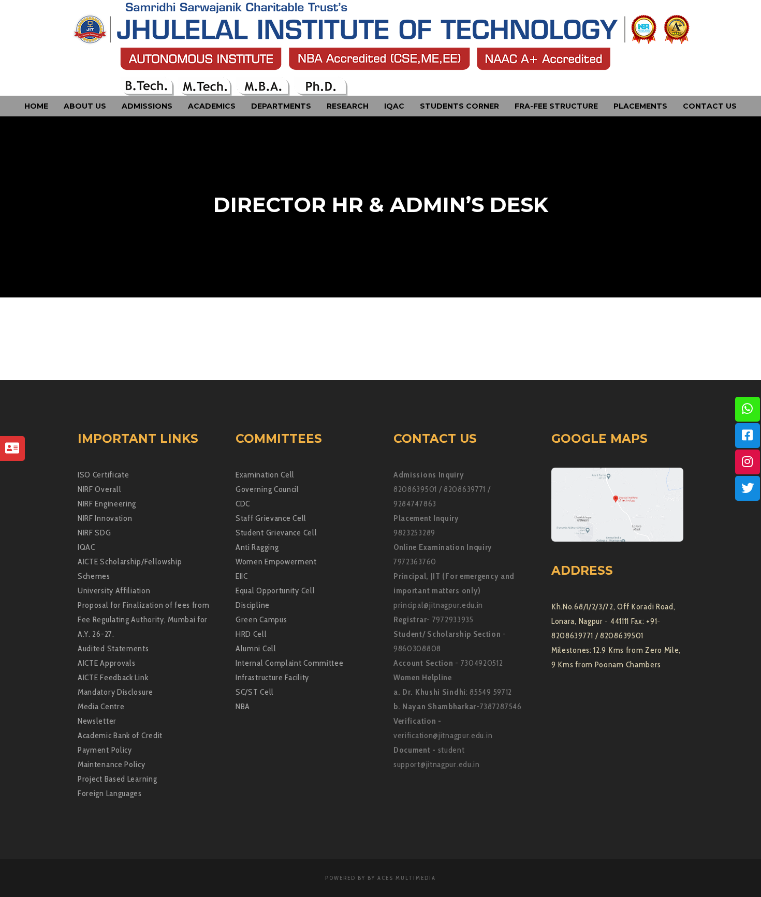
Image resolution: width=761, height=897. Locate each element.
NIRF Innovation (105, 518)
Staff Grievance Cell (271, 518)
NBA (243, 706)
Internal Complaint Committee (290, 663)
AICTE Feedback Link (113, 677)
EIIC (242, 576)
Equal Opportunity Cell (275, 590)
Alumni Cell (256, 648)
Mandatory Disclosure (115, 692)
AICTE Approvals (107, 663)
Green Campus (261, 619)
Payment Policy (105, 750)
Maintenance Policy (111, 764)
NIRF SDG (94, 532)
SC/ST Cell (255, 692)
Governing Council (267, 489)
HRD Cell (251, 634)
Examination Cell (265, 475)
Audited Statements (113, 648)
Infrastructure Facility (272, 677)
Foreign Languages (110, 793)
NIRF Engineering (107, 504)
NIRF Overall (99, 489)
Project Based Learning (117, 779)
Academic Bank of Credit (120, 735)
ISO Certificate (103, 475)
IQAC (86, 547)
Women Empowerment (276, 561)
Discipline (253, 605)
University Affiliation (114, 590)
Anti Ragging (257, 547)
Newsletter (97, 721)
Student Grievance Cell (276, 532)
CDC (243, 504)
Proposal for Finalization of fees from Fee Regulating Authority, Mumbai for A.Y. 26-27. (144, 619)
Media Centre (101, 706)
